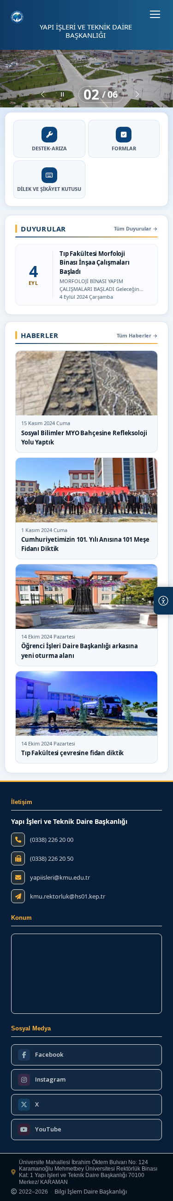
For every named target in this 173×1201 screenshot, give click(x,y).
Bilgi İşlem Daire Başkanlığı (90, 1191)
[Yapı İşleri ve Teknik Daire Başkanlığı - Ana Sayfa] (17, 17)
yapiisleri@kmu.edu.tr (60, 878)
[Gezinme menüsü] (155, 14)
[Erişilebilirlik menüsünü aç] (163, 601)
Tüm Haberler (137, 335)
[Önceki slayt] (42, 94)
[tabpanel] (86, 78)
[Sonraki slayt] (137, 94)
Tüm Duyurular (136, 228)
